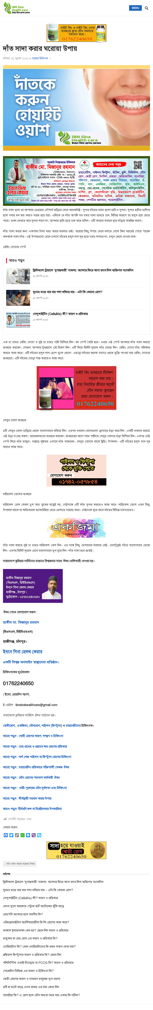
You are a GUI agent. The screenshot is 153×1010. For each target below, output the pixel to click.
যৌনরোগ (34, 726)
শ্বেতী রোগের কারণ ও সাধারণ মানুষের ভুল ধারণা (31, 979)
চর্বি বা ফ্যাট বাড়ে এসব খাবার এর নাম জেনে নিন (31, 987)
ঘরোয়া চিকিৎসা (40, 58)
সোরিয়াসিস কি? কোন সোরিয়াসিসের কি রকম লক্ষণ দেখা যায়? (39, 947)
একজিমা (21, 726)
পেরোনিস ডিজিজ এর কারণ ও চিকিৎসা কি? (28, 971)
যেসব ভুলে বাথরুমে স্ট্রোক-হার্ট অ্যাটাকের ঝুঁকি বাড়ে (33, 906)
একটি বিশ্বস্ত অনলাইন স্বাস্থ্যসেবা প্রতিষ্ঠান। (31, 662)
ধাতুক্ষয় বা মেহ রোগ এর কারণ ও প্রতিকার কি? (30, 939)
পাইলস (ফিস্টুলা (51, 726)
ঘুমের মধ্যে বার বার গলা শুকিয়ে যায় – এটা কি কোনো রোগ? (38, 890)
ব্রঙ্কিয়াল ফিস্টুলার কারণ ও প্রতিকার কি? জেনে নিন (32, 955)
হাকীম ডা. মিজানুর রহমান (21, 622)
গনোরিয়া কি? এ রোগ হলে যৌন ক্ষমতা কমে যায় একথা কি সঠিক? (41, 995)
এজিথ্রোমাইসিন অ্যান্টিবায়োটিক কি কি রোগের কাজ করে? (36, 922)
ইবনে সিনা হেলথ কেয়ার (22, 651)
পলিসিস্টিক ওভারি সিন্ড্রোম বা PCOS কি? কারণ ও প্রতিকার (38, 963)
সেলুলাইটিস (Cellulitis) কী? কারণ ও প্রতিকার (30, 898)
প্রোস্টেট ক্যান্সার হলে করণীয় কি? (23, 914)
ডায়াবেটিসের (73, 726)
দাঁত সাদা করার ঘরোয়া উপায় (21, 863)
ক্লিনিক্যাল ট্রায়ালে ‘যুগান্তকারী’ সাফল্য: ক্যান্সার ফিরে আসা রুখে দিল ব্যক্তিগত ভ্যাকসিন (53, 882)
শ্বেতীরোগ (9, 726)
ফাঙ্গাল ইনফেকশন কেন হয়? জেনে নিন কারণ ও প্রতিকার (35, 931)
